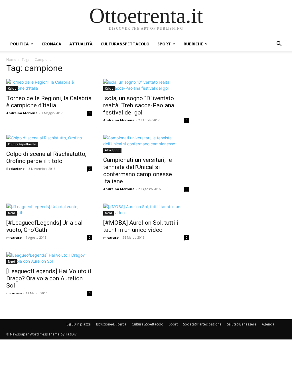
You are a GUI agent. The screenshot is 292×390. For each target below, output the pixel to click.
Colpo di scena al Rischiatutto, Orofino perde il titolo (46, 157)
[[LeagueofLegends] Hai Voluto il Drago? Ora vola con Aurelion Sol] (49, 258)
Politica (19, 44)
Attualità (81, 44)
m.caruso (14, 237)
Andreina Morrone (21, 113)
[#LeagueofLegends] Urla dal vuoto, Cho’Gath (44, 226)
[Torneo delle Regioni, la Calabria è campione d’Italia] (49, 85)
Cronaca (51, 44)
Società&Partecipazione (202, 324)
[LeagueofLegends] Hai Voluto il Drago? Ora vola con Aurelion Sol (48, 278)
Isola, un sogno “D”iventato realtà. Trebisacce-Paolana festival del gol (138, 105)
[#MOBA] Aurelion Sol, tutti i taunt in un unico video (140, 226)
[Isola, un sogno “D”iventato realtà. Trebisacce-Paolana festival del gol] (146, 85)
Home (11, 59)
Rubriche (193, 44)
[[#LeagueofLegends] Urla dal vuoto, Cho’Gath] (49, 210)
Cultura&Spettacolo (125, 44)
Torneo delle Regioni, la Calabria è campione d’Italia (49, 102)
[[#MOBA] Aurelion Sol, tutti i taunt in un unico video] (146, 210)
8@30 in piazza (78, 324)
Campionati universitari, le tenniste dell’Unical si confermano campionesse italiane (137, 170)
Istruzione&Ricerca (111, 324)
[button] (279, 44)
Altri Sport (112, 150)
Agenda (268, 324)
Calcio (12, 89)
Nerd (11, 213)
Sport (164, 44)
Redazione (15, 168)
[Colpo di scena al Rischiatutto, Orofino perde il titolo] (49, 141)
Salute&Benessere (241, 324)
